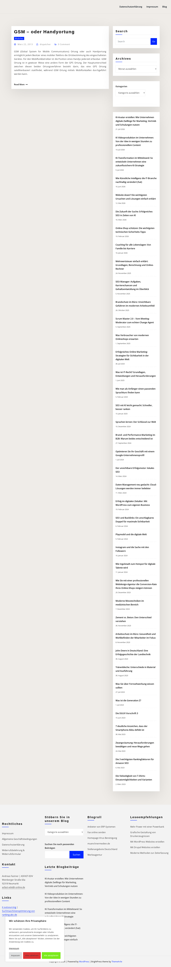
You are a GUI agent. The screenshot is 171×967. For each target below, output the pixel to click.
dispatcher (45, 44)
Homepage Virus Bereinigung (102, 837)
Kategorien (121, 86)
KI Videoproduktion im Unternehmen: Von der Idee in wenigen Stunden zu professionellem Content (135, 141)
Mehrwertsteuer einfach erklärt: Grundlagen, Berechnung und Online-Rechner (134, 265)
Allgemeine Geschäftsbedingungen (19, 839)
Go (153, 41)
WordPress (84, 961)
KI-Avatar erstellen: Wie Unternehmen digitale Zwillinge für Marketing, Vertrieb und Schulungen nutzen (136, 121)
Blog (164, 6)
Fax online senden (97, 832)
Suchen (76, 854)
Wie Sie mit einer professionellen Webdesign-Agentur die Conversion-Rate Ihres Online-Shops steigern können (136, 584)
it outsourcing (9, 907)
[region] (34, 939)
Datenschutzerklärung (130, 6)
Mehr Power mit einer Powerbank (147, 826)
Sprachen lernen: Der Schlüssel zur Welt (136, 421)
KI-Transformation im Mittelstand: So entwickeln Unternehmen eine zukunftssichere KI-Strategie (134, 161)
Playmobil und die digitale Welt (131, 534)
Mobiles (19, 38)
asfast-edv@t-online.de (13, 887)
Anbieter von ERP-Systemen (101, 826)
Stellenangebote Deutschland (102, 849)
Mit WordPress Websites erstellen (147, 841)
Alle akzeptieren (51, 955)
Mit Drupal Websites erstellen (145, 847)
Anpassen (15, 955)
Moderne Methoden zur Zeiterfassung (149, 852)
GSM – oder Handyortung (44, 31)
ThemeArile (117, 961)
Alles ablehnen (32, 955)
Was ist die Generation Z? (128, 700)
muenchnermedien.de (99, 843)
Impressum (152, 6)
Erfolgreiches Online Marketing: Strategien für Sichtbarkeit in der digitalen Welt (132, 355)
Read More (19, 84)
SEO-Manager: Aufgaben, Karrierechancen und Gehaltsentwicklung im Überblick (132, 285)
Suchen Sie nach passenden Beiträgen (59, 846)
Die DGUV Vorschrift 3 (127, 713)
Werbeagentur (95, 854)
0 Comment (64, 44)
